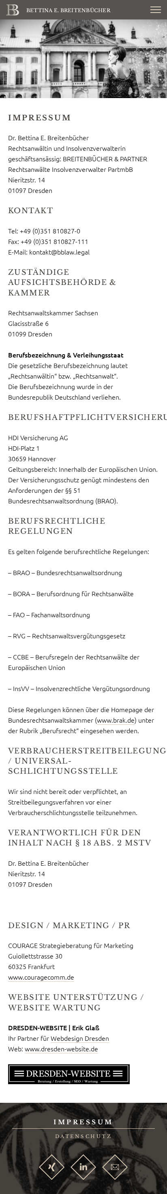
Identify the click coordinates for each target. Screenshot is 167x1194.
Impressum (83, 1122)
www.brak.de (116, 719)
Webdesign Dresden (80, 1038)
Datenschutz (83, 1136)
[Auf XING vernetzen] (52, 1168)
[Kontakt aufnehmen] (115, 1168)
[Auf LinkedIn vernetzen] (83, 1168)
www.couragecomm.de (41, 976)
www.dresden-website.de (61, 1048)
